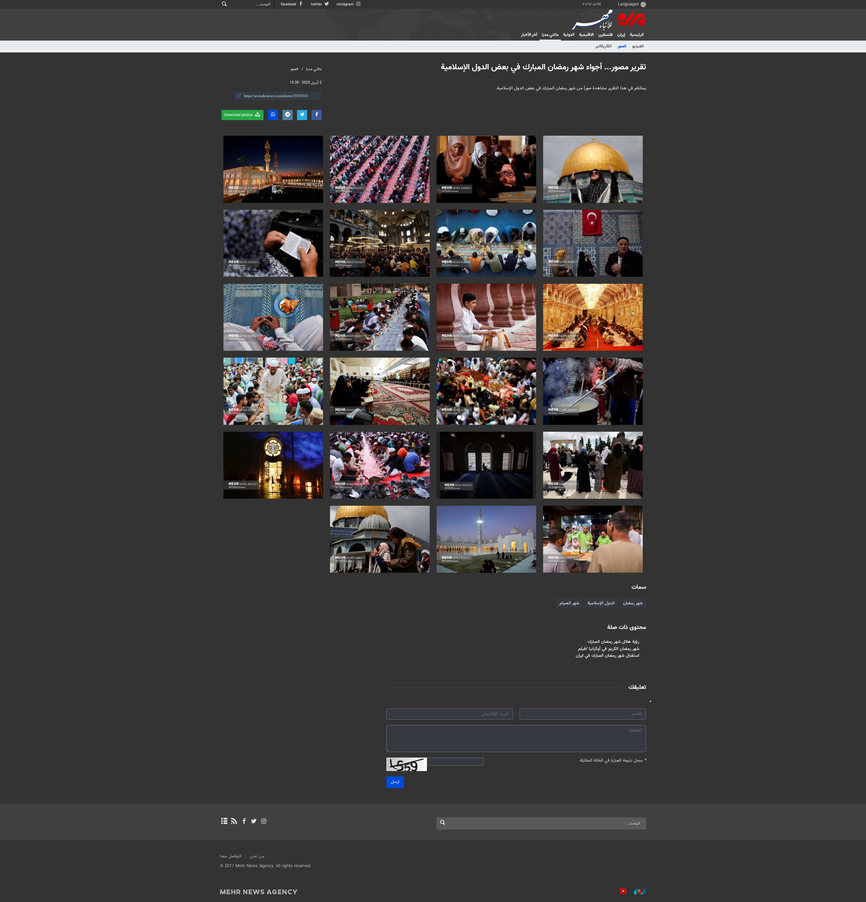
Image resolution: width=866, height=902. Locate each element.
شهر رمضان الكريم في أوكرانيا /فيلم (608, 649)
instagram (346, 4)
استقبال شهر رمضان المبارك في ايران (607, 655)
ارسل (395, 782)
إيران (621, 34)
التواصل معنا (231, 856)
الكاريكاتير (603, 46)
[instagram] (263, 822)
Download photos (239, 115)
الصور (621, 46)
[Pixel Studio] (619, 891)
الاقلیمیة (586, 34)
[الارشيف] (224, 822)
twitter (317, 4)
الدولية (568, 34)
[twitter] (254, 822)
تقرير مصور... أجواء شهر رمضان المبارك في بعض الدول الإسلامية (543, 67)
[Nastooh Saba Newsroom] (636, 891)
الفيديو (638, 46)
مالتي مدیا (550, 34)
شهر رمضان (633, 603)
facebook (289, 4)
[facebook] (244, 822)
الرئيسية (637, 34)
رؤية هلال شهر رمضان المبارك (613, 641)
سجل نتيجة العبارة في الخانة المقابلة (613, 761)
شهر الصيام (569, 603)
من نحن (257, 856)
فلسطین (605, 34)
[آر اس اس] (234, 822)
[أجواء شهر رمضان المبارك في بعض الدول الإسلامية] (593, 169)
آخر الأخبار (529, 34)
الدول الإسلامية (601, 603)
